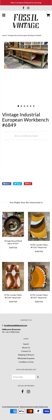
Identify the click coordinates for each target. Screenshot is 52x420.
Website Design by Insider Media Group (34, 407)
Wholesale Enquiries (26, 358)
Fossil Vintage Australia (10, 407)
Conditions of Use (26, 362)
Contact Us (26, 351)
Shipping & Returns (26, 355)
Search (26, 344)
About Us (26, 347)
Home (4, 35)
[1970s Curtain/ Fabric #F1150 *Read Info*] (39, 226)
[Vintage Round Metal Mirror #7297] (13, 224)
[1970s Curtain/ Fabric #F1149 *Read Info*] (13, 276)
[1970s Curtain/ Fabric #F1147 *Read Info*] (39, 276)
